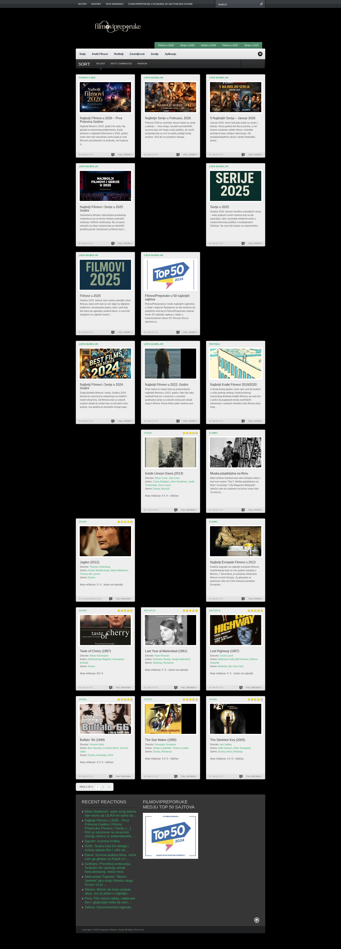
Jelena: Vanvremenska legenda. (108, 907)
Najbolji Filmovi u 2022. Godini (166, 384)
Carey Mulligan (161, 481)
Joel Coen (174, 478)
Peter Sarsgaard (242, 748)
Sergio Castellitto (162, 748)
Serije (82, 53)
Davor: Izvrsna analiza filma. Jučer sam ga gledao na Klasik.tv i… (110, 857)
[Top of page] (256, 920)
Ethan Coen (161, 478)
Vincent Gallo (97, 744)
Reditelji (118, 53)
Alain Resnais (162, 655)
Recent (100, 63)
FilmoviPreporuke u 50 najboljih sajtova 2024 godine (160, 4)
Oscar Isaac (164, 485)
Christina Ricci (111, 748)
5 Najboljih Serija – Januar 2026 (232, 118)
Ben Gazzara (95, 748)
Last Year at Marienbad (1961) (166, 651)
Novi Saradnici (115, 4)
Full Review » (188, 510)
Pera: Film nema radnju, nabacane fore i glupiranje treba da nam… (110, 900)
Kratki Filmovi (100, 53)
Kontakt (96, 4)
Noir (241, 666)
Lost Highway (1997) (224, 651)
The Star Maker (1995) (160, 740)
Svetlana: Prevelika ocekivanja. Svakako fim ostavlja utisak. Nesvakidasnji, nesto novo (108, 868)
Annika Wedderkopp (99, 570)
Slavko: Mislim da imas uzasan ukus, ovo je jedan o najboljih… (108, 891)
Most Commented (121, 63)
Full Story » (125, 155)
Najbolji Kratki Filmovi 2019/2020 (233, 384)
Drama (148, 433)
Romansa (168, 662)
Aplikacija (170, 53)
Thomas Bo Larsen (90, 574)
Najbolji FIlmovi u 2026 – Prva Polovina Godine (101, 119)
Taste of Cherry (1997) (95, 651)
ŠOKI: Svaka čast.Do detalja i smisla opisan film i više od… (107, 848)
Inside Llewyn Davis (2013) (164, 473)
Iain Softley (226, 744)
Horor (229, 751)
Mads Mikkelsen (119, 570)
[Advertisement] (213, 20)
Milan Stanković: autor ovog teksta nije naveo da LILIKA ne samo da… (110, 813)
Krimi (110, 755)
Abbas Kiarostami (98, 655)
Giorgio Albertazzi (180, 659)
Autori (82, 4)
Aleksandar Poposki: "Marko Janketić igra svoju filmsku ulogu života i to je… (109, 880)
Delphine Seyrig (161, 659)
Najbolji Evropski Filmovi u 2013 (233, 562)
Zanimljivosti (137, 53)
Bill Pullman (241, 659)
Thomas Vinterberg (100, 566)
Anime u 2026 (208, 45)
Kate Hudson (225, 748)
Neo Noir (233, 666)
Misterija (149, 610)
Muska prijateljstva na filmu (229, 473)
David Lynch (226, 655)
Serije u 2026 (187, 45)
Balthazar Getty (226, 659)
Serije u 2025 (251, 45)
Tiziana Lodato (180, 748)
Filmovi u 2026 (166, 45)
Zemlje (154, 53)
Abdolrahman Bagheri (99, 659)
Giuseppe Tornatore (165, 744)
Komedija (101, 755)
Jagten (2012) (89, 562)
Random (142, 63)
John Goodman (178, 481)
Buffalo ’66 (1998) (92, 740)
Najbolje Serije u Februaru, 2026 (168, 118)
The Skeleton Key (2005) (227, 740)
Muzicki (165, 488)
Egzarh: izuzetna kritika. (103, 841)
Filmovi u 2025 (230, 45)
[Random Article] (260, 53)
